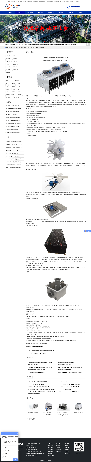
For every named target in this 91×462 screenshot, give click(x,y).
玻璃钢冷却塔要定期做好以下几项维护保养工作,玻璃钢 (40, 362)
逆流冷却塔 (15, 67)
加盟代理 (67, 447)
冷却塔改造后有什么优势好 (70, 44)
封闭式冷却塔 (14, 61)
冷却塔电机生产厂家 (33, 434)
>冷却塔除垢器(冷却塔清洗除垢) (65, 389)
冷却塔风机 (78, 434)
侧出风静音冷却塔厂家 (33, 413)
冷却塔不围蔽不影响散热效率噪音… (14, 109)
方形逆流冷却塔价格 (78, 413)
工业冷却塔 (15, 58)
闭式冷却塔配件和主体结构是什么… (14, 141)
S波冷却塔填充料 (48, 434)
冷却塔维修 (58, 449)
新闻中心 (40, 12)
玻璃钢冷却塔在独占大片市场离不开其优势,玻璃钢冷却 (70, 367)
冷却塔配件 (51, 12)
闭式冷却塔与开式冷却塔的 (21, 44)
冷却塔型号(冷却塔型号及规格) (65, 369)
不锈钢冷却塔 (15, 69)
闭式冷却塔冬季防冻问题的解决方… (14, 144)
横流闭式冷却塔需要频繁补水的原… (14, 132)
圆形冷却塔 (8, 69)
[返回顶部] (88, 44)
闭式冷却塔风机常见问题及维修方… (14, 147)
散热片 (19, 86)
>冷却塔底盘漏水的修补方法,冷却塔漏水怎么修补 (69, 386)
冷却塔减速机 (16, 97)
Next (89, 29)
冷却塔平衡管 (19, 94)
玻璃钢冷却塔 (35, 346)
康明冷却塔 (8, 72)
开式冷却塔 (8, 58)
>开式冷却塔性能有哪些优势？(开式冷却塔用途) (68, 391)
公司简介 (67, 445)
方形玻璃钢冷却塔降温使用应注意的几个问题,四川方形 (40, 367)
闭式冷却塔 (12, 44)
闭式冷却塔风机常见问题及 (34, 44)
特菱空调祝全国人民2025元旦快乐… (14, 165)
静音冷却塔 (50, 447)
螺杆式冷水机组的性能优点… (12, 153)
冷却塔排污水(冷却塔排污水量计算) (66, 362)
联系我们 (81, 12)
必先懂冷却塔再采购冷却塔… (12, 129)
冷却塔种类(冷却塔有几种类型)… (13, 111)
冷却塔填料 (17, 80)
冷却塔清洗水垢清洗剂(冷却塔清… (13, 126)
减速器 (7, 94)
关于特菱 (71, 12)
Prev (2, 29)
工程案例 (61, 12)
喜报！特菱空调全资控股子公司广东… (14, 168)
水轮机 (7, 61)
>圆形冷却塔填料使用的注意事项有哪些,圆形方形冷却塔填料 (41, 389)
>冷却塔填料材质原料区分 (63, 381)
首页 (14, 47)
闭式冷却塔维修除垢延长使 (46, 44)
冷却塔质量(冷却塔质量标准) (34, 365)
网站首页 (10, 12)
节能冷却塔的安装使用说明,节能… (13, 117)
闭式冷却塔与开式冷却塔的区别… (13, 156)
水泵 (7, 83)
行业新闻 (58, 447)
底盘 (7, 91)
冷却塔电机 (13, 86)
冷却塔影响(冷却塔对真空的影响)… (14, 123)
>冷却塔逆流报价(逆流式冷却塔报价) (36, 384)
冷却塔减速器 (8, 97)
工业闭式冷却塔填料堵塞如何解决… (14, 159)
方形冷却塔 (8, 67)
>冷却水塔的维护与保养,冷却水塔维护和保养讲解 (69, 384)
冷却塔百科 (30, 12)
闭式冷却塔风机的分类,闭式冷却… (13, 150)
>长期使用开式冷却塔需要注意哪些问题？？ (37, 381)
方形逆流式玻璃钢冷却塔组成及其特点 (36, 372)
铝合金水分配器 (63, 434)
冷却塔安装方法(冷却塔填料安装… (13, 120)
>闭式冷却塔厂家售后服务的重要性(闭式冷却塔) (38, 386)
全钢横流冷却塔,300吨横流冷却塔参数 (39, 353)
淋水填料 (8, 89)
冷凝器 (13, 89)
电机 (11, 80)
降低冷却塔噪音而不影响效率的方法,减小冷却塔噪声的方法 (63, 414)
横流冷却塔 (23, 47)
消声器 (19, 83)
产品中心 (19, 12)
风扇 (7, 86)
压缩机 (12, 94)
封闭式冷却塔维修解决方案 (58, 44)
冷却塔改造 (58, 451)
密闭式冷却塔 (15, 64)
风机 (7, 80)
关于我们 (67, 443)
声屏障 (19, 89)
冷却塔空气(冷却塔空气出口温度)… (14, 106)
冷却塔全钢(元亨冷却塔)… (12, 114)
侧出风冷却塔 (51, 455)
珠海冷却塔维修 (48, 460)
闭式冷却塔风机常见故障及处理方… (14, 162)
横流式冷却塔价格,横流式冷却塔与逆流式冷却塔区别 (42, 350)
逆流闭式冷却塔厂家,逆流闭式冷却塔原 (48, 413)
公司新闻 (58, 445)
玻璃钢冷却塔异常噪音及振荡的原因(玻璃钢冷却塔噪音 (70, 372)
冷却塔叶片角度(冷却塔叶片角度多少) (66, 365)
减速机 (19, 91)
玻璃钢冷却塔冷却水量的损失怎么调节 (36, 369)
